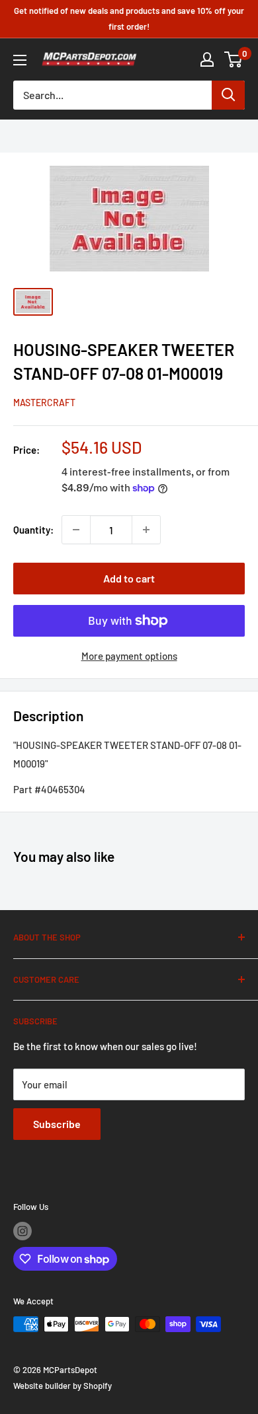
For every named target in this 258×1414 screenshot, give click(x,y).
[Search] (228, 95)
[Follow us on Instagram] (22, 1231)
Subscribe (57, 1123)
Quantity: (33, 530)
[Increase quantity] (146, 530)
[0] (234, 59)
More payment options (129, 656)
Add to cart (129, 578)
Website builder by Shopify (62, 1385)
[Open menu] (19, 60)
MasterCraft (44, 402)
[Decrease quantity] (76, 530)
